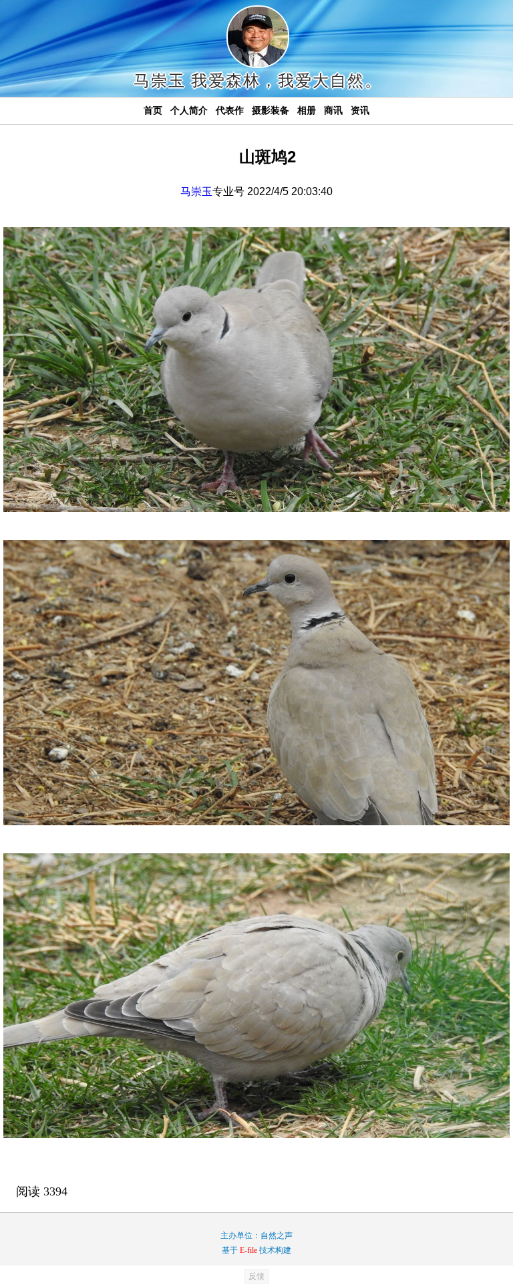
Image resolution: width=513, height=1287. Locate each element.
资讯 (360, 111)
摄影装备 (270, 111)
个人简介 (189, 111)
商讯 (333, 111)
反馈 (256, 1276)
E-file (248, 1250)
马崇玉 (196, 191)
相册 (306, 111)
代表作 (230, 111)
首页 (153, 111)
